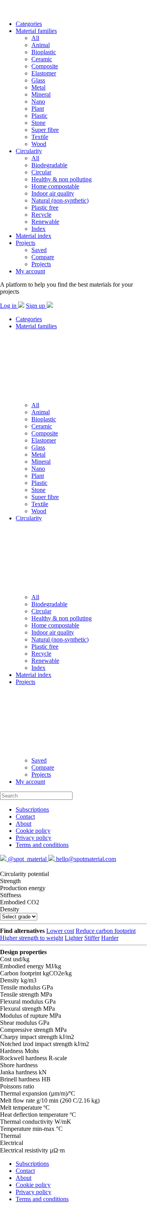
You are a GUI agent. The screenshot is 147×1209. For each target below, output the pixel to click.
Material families (36, 30)
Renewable (45, 221)
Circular (41, 172)
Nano (38, 101)
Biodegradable (49, 165)
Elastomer (43, 73)
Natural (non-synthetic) (60, 200)
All (35, 38)
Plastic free (44, 207)
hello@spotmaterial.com (85, 859)
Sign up (36, 305)
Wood (38, 144)
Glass (38, 80)
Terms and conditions (42, 844)
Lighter (74, 938)
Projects (25, 243)
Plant (37, 108)
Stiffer (92, 938)
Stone (38, 122)
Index (38, 228)
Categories (29, 23)
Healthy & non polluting (61, 179)
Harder (109, 938)
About (23, 823)
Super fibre (45, 129)
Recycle (41, 214)
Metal (38, 87)
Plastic (39, 115)
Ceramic (41, 59)
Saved (39, 250)
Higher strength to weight (31, 938)
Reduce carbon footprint (106, 930)
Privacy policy (33, 837)
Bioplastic (43, 52)
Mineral (41, 94)
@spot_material (27, 859)
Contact (25, 816)
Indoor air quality (52, 193)
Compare (42, 257)
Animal (40, 45)
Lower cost (60, 930)
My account (30, 271)
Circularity (29, 151)
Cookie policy (33, 830)
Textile (39, 137)
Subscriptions (32, 809)
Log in (9, 305)
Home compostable (55, 186)
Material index (33, 235)
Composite (44, 66)
